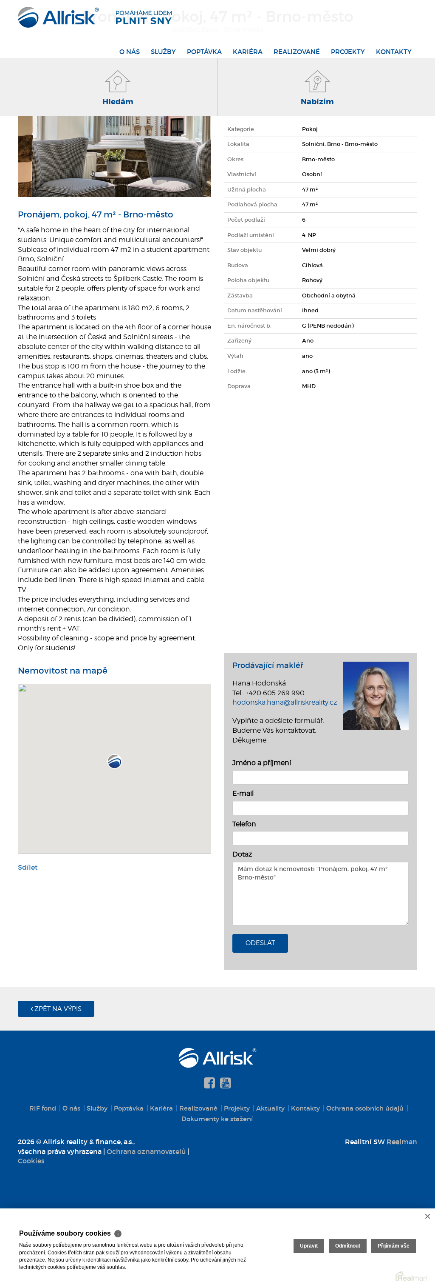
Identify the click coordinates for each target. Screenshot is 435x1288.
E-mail (243, 793)
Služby (163, 52)
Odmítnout (347, 1246)
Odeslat (260, 943)
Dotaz (242, 854)
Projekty (348, 52)
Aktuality (270, 1108)
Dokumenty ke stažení (217, 1119)
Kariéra (248, 52)
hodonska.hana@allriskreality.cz (284, 702)
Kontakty (394, 52)
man (402, 1141)
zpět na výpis (57, 1009)
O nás (129, 52)
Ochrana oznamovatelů (146, 1151)
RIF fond (42, 1108)
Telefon (244, 824)
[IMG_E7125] (114, 130)
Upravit (309, 1246)
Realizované (297, 52)
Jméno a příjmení (261, 763)
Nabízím (317, 102)
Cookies (31, 1161)
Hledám (117, 102)
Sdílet (28, 867)
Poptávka (204, 52)
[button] (114, 761)
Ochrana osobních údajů (365, 1108)
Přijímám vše (394, 1246)
